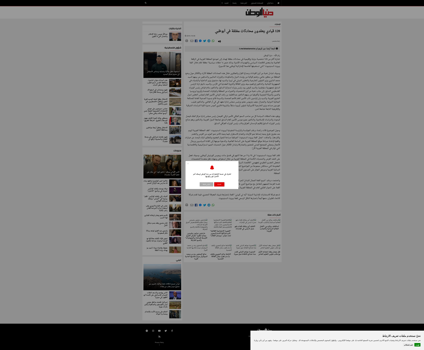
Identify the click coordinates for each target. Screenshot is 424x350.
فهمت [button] (417, 345)
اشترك (219, 184)
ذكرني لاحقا (206, 184)
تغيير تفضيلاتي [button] (408, 345)
